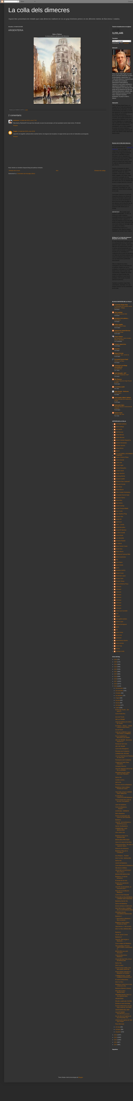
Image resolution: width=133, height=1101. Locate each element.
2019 (115, 676)
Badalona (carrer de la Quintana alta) (121, 836)
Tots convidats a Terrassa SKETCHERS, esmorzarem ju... (123, 947)
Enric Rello (119, 487)
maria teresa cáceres (122, 640)
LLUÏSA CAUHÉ (120, 532)
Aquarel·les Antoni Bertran (122, 330)
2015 (115, 686)
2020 (115, 674)
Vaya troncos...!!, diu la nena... (123, 926)
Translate (126, 43)
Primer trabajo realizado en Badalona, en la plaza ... (123, 972)
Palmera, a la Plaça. (119, 361)
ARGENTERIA (119, 998)
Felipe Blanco (120, 489)
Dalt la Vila (118, 777)
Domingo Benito (120, 476)
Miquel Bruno (119, 551)
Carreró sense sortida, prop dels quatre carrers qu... (123, 968)
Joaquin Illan (119, 516)
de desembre (119, 688)
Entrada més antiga (99, 170)
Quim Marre (119, 562)
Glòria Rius (119, 500)
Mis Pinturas (118, 379)
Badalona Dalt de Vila (121, 901)
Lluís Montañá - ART (120, 373)
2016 (115, 683)
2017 (115, 681)
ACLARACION (118, 368)
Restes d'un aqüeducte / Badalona (122, 883)
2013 (115, 1037)
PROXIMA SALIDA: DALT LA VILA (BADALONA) (123, 995)
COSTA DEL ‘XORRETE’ (122, 811)
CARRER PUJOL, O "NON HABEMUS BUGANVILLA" (123, 976)
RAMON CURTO (120, 570)
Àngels (15, 131)
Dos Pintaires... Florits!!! (122, 856)
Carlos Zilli (119, 462)
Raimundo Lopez (121, 576)
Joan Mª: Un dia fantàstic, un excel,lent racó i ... (123, 887)
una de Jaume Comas (121, 934)
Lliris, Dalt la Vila (120, 832)
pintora (118, 648)
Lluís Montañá (120, 538)
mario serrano (120, 643)
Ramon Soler (119, 578)
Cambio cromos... (120, 780)
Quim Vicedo (119, 565)
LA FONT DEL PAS (119, 414)
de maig (118, 705)
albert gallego (118, 312)
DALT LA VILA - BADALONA (123, 858)
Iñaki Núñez (119, 503)
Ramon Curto (118, 413)
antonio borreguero (121, 624)
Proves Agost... (118, 393)
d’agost (118, 698)
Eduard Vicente (118, 353)
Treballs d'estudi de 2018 (120, 314)
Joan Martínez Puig (121, 514)
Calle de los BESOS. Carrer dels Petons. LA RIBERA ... (123, 732)
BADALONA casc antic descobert (121, 952)
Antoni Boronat (120, 437)
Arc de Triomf (119, 729)
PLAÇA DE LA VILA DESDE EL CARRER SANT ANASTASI (124, 897)
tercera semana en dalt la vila (123, 906)
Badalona (118, 820)
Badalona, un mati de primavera (121, 877)
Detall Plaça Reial (118, 332)
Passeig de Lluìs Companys (123, 760)
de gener (118, 1032)
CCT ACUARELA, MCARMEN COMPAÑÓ (124, 454)
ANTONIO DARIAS (121, 424)
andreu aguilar (118, 324)
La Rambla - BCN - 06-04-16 (121, 354)
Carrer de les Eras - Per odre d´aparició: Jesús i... (124, 845)
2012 (115, 1039)
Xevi (117, 613)
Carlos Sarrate (120, 460)
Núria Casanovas (121, 557)
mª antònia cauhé (119, 387)
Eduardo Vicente (120, 484)
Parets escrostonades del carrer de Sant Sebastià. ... (123, 816)
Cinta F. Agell (119, 465)
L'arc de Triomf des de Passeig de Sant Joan (124, 756)
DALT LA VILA (119, 965)
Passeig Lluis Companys (122, 751)
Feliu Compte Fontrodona (123, 492)
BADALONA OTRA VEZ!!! (122, 839)
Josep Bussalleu (120, 527)
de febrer (118, 1029)
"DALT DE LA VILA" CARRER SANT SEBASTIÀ (123, 792)
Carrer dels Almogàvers (122, 748)
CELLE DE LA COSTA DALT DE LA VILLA (123, 871)
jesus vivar (119, 635)
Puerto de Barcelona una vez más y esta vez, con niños (123, 1006)
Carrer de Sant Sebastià (122, 894)
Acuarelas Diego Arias (121, 304)
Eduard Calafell (120, 479)
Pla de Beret (117, 320)
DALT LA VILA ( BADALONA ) (123, 929)
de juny (118, 703)
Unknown (118, 586)
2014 (115, 1035)
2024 (115, 664)
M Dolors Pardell (120, 541)
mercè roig (119, 646)
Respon (15, 125)
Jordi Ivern (119, 522)
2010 (115, 1044)
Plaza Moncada (119, 1024)
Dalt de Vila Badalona (121, 826)
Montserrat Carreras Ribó (123, 554)
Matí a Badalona (120, 813)
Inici (57, 170)
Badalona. (118, 932)
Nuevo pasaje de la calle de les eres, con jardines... (123, 800)
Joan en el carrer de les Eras (123, 842)
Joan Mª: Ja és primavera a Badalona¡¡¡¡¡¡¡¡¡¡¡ (123, 822)
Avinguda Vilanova (120, 766)
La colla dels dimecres (39, 10)
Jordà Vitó (119, 519)
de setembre (119, 695)
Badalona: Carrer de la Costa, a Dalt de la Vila (123, 985)
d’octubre (118, 693)
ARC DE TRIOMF (120, 746)
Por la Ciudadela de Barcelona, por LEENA (122, 736)
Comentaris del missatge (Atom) (26, 173)
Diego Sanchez (120, 473)
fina (117, 629)
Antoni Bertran (120, 435)
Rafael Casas (120, 573)
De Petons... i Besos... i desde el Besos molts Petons (123, 726)
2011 (115, 1042)
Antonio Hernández (121, 443)
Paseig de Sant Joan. (121, 744)
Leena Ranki (119, 535)
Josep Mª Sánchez (121, 530)
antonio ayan (119, 621)
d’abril (117, 707)
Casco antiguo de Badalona (123, 943)
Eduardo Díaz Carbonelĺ (123, 481)
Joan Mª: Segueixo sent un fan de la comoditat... (123, 769)
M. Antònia (119, 543)
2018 (115, 679)
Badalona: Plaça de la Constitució (121, 851)
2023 (115, 666)
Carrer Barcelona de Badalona (124, 865)
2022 (115, 669)
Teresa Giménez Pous (122, 584)
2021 (115, 671)
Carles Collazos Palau (122, 457)
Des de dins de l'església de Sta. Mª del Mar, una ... (123, 1016)
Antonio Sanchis (120, 445)
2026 (115, 659)
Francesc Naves (120, 497)
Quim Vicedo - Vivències (121, 391)
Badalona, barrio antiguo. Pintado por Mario (122, 923)
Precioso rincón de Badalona (123, 784)
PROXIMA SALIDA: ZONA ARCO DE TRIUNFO (122, 773)
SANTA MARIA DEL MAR (122, 1010)
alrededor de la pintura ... (121, 318)
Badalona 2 (118, 916)
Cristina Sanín (120, 470)
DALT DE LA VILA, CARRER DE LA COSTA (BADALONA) (124, 909)
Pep (117, 559)
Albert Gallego (120, 426)
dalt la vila (118, 782)
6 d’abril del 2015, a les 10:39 (26, 131)
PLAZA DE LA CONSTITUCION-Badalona (123, 796)
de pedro (117, 349)
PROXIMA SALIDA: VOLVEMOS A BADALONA (123, 913)
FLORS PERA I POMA (120, 326)
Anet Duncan (119, 432)
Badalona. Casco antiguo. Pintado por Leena (122, 787)
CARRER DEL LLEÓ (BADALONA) (121, 829)
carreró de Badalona (121, 863)
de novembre (119, 690)
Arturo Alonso (118, 336)
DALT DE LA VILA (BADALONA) (120, 991)
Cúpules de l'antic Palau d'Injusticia (122, 763)
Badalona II (118, 937)
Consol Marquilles (121, 468)
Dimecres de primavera (122, 848)
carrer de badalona (120, 804)
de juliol (118, 700)
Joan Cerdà (119, 511)
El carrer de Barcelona (121, 979)
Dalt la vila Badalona (121, 903)
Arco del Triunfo (119, 717)
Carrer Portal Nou (120, 713)
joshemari (16, 120)
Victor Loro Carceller (121, 611)
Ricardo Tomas (120, 581)
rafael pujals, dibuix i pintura (122, 397)
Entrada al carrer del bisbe (122, 1003)
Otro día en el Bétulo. (121, 868)
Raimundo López (119, 405)
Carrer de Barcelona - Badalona (121, 955)
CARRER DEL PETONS (122, 753)
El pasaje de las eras (121, 880)
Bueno (118, 451)
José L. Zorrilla (120, 524)
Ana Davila (119, 429)
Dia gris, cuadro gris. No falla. (123, 1001)
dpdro (117, 627)
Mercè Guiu (119, 549)
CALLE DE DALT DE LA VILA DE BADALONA (123, 959)
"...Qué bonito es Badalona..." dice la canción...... (123, 919)
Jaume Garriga (120, 506)
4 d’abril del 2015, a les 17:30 (28, 120)
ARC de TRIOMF (120, 719)
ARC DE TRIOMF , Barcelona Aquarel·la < (123, 740)
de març (118, 1027)
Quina (117, 567)
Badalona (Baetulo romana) (123, 988)
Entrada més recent (14, 170)
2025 (115, 662)
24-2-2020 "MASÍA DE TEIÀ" (121, 374)
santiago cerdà (120, 651)
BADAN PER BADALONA (122, 874)
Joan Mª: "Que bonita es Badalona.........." (122, 940)
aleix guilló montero (121, 619)
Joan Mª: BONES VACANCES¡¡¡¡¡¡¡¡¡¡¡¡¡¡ (122, 1012)
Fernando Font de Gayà (121, 359)
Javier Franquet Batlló (122, 508)
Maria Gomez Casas (121, 546)
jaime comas (119, 632)
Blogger (80, 1077)
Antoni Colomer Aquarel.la (123, 440)
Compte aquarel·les (120, 344)
